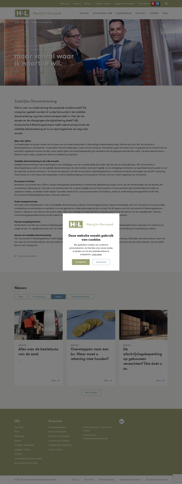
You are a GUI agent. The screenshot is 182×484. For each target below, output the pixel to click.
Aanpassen (101, 262)
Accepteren (80, 262)
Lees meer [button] (97, 254)
